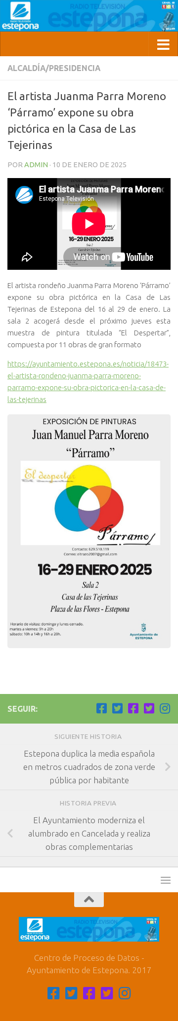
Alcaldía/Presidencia (53, 68)
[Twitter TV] (117, 708)
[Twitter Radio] (149, 708)
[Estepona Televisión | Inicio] (89, 16)
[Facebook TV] (101, 708)
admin (36, 164)
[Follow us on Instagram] (165, 708)
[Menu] (165, 880)
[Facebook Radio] (133, 708)
